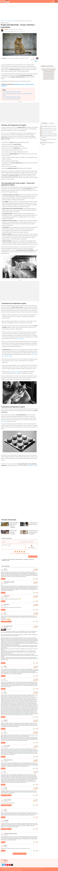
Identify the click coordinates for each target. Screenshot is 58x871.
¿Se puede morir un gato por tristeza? (33, 523)
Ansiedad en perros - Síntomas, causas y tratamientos (33, 532)
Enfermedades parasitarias (49, 74)
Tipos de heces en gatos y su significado (49, 134)
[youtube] (7, 865)
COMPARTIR (53, 2)
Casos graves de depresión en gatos (12, 99)
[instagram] (5, 865)
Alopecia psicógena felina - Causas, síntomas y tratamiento (14, 525)
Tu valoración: (12, 553)
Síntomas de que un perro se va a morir (49, 128)
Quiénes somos (16, 868)
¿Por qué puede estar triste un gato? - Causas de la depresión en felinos (18, 94)
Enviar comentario (33, 557)
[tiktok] (12, 865)
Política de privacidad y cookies (29, 868)
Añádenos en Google (25, 58)
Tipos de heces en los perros (47, 132)
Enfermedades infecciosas (48, 71)
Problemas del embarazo (48, 76)
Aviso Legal (21, 868)
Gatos (36, 61)
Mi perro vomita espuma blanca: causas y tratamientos (49, 136)
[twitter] (3, 865)
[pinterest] (10, 865)
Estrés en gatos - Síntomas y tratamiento (13, 532)
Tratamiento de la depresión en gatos (12, 97)
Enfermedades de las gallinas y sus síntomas (48, 143)
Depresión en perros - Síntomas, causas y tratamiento (17, 85)
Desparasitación (45, 69)
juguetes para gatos (19, 338)
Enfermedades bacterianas (49, 78)
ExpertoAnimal (3, 20)
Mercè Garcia (7, 31)
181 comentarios (20, 29)
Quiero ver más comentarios (19, 854)
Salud (6, 20)
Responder (3, 578)
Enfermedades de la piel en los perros (49, 126)
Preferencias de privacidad (39, 868)
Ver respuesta (3, 621)
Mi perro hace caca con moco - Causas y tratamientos (49, 140)
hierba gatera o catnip (14, 372)
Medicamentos (52, 69)
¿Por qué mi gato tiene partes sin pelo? (49, 130)
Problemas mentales (11, 20)
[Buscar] (56, 1)
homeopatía (3, 421)
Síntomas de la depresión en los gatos (12, 92)
